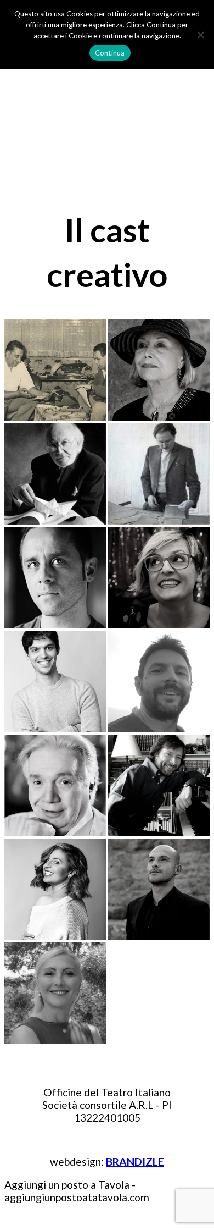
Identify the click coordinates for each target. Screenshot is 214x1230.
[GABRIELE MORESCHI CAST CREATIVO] (55, 577)
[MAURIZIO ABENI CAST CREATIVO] (159, 785)
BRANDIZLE (135, 1161)
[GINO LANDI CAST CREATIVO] (55, 785)
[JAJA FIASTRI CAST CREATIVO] (159, 370)
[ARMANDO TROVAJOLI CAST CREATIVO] (55, 474)
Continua (110, 52)
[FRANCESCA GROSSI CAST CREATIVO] (159, 577)
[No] (200, 34)
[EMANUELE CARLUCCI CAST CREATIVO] (159, 681)
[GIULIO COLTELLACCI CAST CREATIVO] (159, 474)
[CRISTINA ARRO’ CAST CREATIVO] (55, 993)
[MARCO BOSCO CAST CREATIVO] (159, 889)
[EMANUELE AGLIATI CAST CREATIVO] (55, 681)
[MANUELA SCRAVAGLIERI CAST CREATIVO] (55, 889)
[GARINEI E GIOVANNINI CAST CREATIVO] (55, 370)
